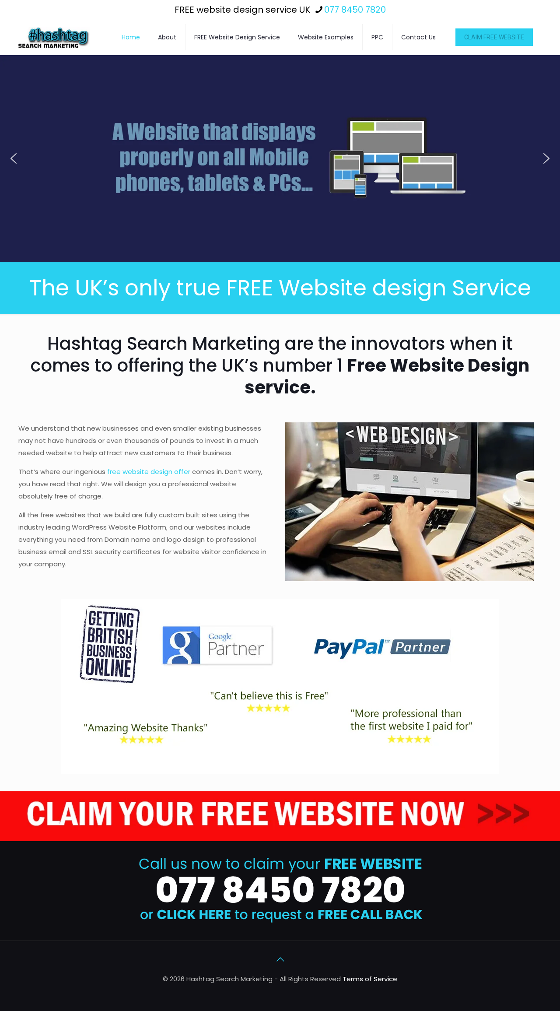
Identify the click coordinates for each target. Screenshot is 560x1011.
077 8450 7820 (355, 10)
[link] (280, 816)
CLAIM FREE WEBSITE (494, 37)
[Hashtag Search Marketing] (54, 37)
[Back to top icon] (280, 959)
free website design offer (148, 471)
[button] (14, 158)
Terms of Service (370, 978)
